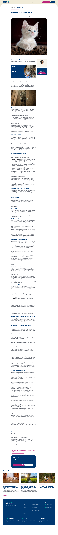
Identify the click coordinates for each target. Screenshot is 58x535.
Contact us (41, 73)
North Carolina (11, 518)
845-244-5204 (29, 464)
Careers (35, 2)
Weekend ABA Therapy (35, 510)
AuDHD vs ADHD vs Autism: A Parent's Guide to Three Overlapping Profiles (11, 487)
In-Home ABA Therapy (35, 504)
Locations (23, 2)
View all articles (5, 495)
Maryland (43, 518)
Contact (38, 2)
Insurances (28, 2)
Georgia (25, 518)
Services (18, 2)
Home (12, 7)
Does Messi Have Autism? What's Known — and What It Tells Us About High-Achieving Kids (28, 487)
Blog (32, 2)
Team (15, 2)
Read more (4, 492)
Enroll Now (52, 2)
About (13, 2)
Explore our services (18, 464)
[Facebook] (8, 511)
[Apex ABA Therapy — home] (9, 503)
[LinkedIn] (6, 511)
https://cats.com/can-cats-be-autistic (18, 453)
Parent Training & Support (35, 507)
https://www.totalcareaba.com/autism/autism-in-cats (20, 448)
